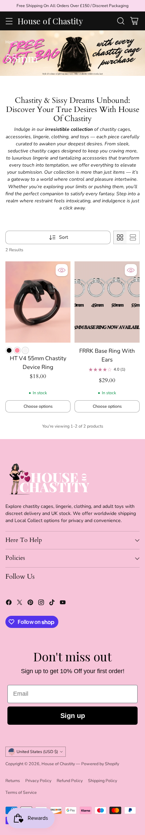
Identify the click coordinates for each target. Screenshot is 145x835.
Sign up (72, 715)
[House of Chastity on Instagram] (41, 603)
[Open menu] (9, 21)
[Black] (9, 350)
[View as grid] (120, 237)
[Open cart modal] (134, 21)
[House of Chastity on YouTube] (63, 603)
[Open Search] (120, 21)
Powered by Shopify (100, 764)
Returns (12, 780)
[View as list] (132, 237)
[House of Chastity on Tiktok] (52, 603)
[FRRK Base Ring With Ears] (107, 302)
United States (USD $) (37, 751)
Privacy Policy (38, 780)
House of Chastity (58, 764)
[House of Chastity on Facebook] (9, 603)
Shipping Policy (102, 780)
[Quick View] (62, 270)
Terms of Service (21, 792)
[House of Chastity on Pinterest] (30, 603)
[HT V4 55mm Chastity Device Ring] (37, 302)
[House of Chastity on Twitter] (20, 603)
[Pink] (17, 350)
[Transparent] (25, 350)
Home (11, 42)
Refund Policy (70, 780)
